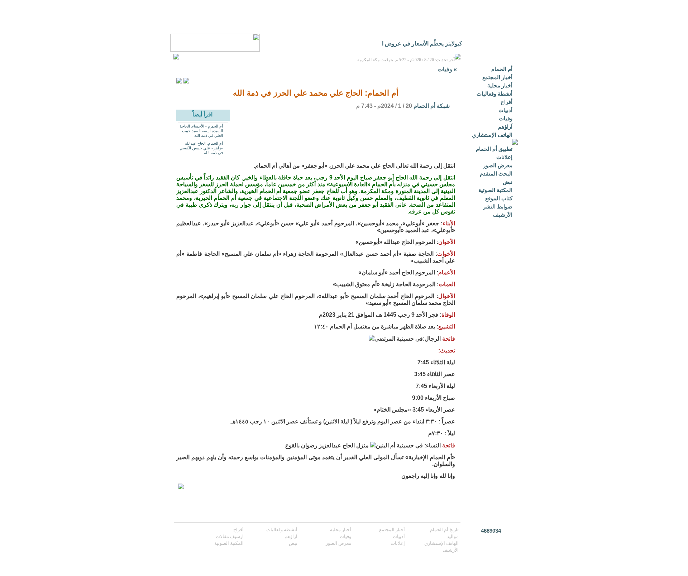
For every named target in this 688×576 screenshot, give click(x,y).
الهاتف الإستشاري (492, 135)
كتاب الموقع (498, 198)
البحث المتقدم (496, 174)
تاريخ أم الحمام (444, 529)
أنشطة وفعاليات (494, 94)
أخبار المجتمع (497, 77)
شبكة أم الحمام (432, 106)
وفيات (505, 118)
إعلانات (504, 157)
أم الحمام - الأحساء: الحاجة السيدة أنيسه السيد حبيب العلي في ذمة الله (201, 131)
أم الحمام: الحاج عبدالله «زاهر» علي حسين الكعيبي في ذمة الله (201, 148)
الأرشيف (502, 215)
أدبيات (505, 110)
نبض (507, 182)
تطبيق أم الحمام (494, 149)
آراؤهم (505, 127)
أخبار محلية (499, 85)
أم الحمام (501, 69)
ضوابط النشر (497, 206)
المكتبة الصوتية (495, 190)
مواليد (453, 536)
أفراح (506, 102)
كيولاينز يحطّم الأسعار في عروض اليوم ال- (412, 43)
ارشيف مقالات (230, 536)
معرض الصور (497, 165)
